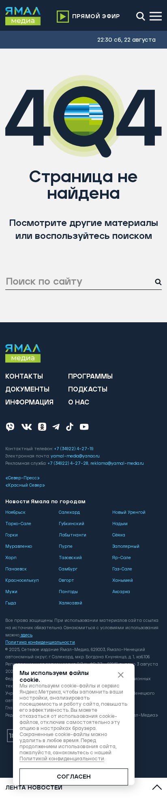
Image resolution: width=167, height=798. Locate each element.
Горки (11, 535)
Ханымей (122, 581)
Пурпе (66, 547)
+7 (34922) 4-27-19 (73, 449)
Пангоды (68, 592)
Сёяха (118, 535)
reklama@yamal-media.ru (117, 464)
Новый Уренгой (129, 513)
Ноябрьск (15, 513)
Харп (11, 558)
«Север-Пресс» (22, 478)
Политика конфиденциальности (40, 643)
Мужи (11, 592)
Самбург (68, 569)
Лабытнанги (72, 535)
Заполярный (125, 547)
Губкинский (71, 524)
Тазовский (70, 558)
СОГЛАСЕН (74, 777)
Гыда (10, 603)
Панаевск (16, 569)
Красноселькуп (22, 581)
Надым (120, 524)
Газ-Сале (122, 569)
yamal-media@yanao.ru (75, 456)
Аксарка (121, 592)
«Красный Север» (25, 485)
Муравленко (18, 547)
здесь (26, 635)
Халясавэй (70, 603)
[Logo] (23, 16)
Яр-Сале (121, 558)
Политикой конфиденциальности (61, 759)
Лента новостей (33, 788)
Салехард (69, 513)
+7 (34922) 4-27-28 (67, 464)
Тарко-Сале (18, 524)
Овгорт (66, 581)
